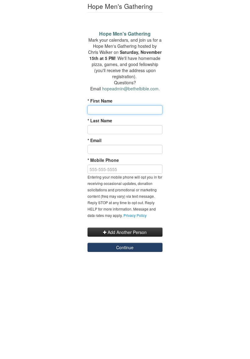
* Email (95, 140)
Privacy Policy (135, 215)
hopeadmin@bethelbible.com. (131, 88)
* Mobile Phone (103, 160)
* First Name (100, 101)
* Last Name (100, 120)
